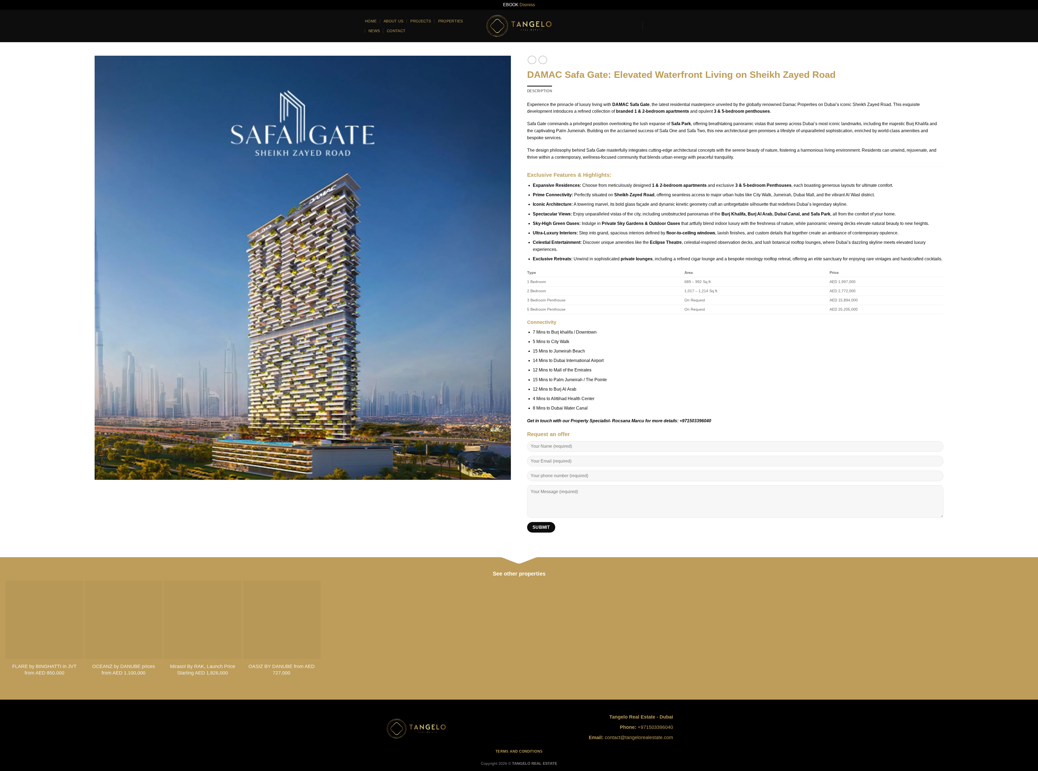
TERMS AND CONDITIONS (519, 751)
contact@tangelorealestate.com (639, 737)
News (374, 31)
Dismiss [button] (527, 4)
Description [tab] (539, 91)
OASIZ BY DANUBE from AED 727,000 (281, 669)
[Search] (634, 25)
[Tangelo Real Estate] (519, 25)
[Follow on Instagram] (655, 26)
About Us (393, 21)
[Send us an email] (662, 26)
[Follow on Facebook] (648, 26)
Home (371, 21)
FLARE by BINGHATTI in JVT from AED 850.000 (44, 669)
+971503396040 (655, 727)
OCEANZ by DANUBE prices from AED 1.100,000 (123, 669)
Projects (420, 21)
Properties (450, 21)
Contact (396, 31)
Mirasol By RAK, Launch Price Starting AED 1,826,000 (202, 669)
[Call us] (669, 26)
